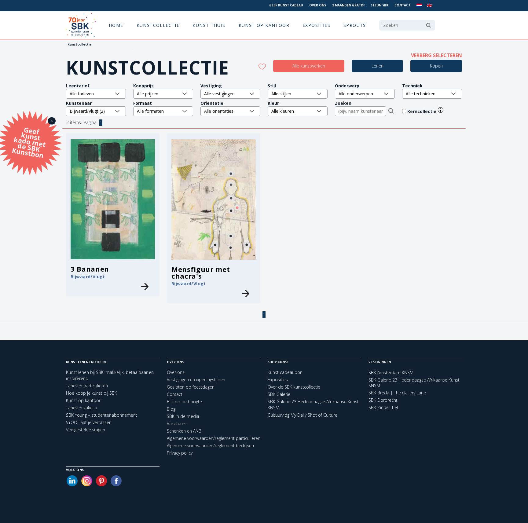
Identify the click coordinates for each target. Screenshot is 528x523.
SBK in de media (183, 416)
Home (116, 25)
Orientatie (211, 103)
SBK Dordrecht (383, 400)
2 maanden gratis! (348, 5)
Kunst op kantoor (264, 25)
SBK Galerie (279, 394)
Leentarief (78, 86)
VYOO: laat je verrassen (89, 422)
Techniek (412, 86)
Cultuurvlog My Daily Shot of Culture (302, 415)
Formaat (142, 103)
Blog (171, 409)
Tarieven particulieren (87, 386)
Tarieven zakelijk (81, 408)
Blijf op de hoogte (184, 401)
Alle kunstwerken (308, 66)
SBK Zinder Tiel (383, 407)
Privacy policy (180, 453)
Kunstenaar (79, 103)
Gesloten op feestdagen (191, 387)
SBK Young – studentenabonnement (101, 415)
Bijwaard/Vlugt (88, 277)
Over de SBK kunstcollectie (294, 387)
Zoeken (343, 103)
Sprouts (354, 25)
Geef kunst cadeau (286, 5)
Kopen (436, 66)
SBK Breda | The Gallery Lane (397, 393)
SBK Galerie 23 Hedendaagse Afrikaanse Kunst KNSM (414, 382)
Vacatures (176, 423)
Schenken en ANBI (184, 431)
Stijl (272, 86)
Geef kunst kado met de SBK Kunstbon (28, 142)
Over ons (317, 5)
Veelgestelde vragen (85, 430)
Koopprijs (143, 86)
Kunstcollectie (158, 25)
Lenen (377, 66)
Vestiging (211, 86)
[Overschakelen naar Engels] (429, 5)
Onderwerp (347, 86)
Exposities (316, 25)
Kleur (273, 103)
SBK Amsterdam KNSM (391, 372)
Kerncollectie (422, 111)
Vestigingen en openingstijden (196, 379)
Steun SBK (379, 5)
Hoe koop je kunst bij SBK (91, 393)
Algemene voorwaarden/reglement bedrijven (210, 445)
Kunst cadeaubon (285, 372)
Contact (402, 5)
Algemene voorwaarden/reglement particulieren (213, 438)
